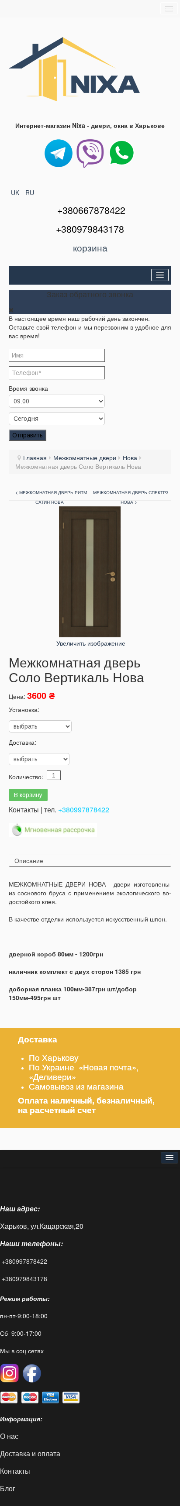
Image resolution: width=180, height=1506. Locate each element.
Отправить (27, 435)
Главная (35, 457)
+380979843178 (24, 1278)
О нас (9, 1436)
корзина (90, 247)
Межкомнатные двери (84, 457)
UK (16, 192)
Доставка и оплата (30, 1453)
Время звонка (28, 388)
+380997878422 (83, 810)
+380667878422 (91, 210)
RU (29, 192)
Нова (130, 457)
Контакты (16, 1471)
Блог (7, 1488)
